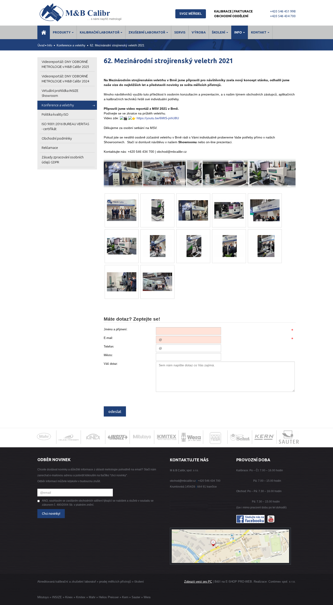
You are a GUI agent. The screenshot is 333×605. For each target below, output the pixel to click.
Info (238, 32)
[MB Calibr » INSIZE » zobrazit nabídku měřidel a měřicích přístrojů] (118, 437)
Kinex (69, 597)
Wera (147, 597)
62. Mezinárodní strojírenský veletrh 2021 (117, 45)
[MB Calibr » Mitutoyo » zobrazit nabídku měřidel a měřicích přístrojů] (142, 437)
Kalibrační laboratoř (100, 32)
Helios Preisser (109, 597)
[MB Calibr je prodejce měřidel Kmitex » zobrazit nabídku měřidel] (166, 437)
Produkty (62, 32)
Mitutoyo (43, 597)
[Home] (43, 32)
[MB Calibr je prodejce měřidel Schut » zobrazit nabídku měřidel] (240, 437)
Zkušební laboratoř (147, 32)
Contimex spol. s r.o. (282, 581)
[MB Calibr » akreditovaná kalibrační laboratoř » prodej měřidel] (85, 12)
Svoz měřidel (190, 13)
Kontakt (259, 32)
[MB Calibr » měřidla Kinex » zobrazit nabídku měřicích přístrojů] (93, 437)
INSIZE (56, 597)
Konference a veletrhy (71, 45)
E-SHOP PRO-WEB (239, 581)
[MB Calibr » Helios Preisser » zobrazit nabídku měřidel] (69, 437)
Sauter (136, 597)
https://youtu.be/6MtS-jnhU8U (158, 118)
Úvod (41, 45)
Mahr (92, 597)
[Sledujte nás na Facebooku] (250, 519)
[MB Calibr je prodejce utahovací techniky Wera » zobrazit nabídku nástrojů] (191, 437)
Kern (125, 597)
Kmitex (80, 597)
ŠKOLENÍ (219, 32)
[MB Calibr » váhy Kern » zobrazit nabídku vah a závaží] (264, 437)
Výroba (199, 32)
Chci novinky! (51, 513)
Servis (180, 32)
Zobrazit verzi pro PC (198, 581)
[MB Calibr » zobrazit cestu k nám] (230, 546)
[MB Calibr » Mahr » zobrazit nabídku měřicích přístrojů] (44, 437)
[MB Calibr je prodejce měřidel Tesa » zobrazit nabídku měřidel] (215, 439)
